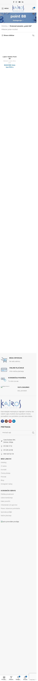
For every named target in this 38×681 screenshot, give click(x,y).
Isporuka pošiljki (6, 512)
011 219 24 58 (8, 450)
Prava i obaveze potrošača (10, 508)
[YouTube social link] (19, 2)
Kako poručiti (5, 501)
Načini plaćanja (6, 515)
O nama (3, 466)
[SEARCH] (33, 432)
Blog (2, 480)
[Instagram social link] (16, 2)
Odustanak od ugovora (9, 505)
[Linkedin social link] (22, 2)
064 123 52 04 (8, 454)
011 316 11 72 (7, 446)
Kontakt (3, 469)
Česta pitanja (5, 473)
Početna (4, 26)
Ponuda (3, 477)
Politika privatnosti (7, 494)
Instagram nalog (6, 484)
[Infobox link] (11, 360)
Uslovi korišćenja (7, 498)
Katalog (3, 462)
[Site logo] (18, 8)
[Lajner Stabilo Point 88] (10, 47)
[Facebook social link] (13, 2)
